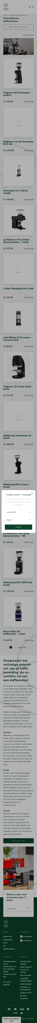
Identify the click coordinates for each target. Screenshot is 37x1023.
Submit (18, 527)
